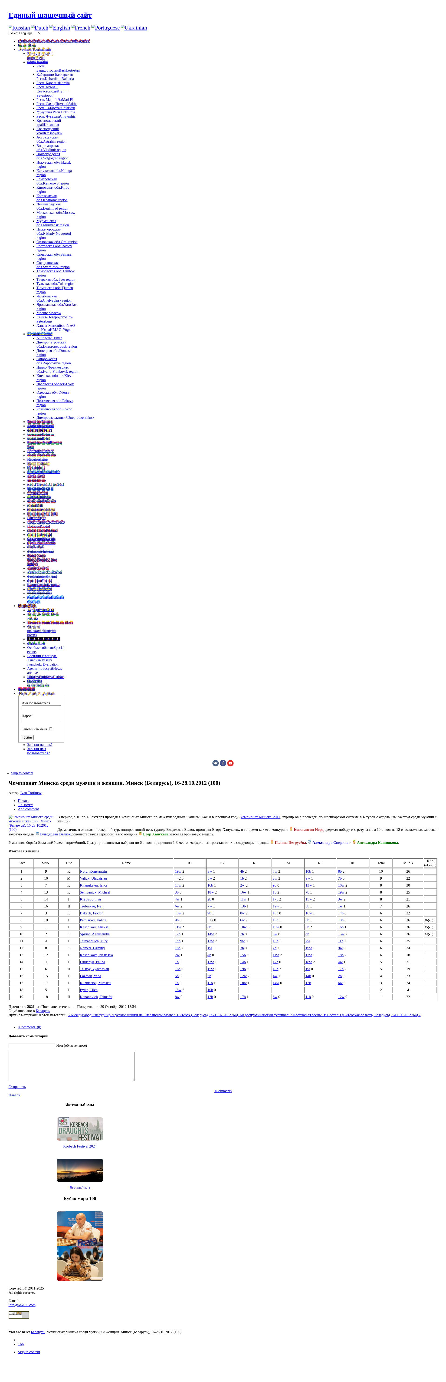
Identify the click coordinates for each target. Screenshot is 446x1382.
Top (21, 1344)
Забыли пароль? (39, 745)
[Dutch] (39, 27)
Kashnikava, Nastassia (96, 955)
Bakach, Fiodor (91, 913)
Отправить (17, 1087)
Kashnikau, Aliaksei (94, 927)
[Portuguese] (105, 27)
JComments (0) (29, 1027)
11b (340, 941)
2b (209, 899)
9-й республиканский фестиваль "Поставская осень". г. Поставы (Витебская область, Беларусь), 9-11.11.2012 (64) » (330, 1015)
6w (177, 906)
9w (307, 878)
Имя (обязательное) (71, 1045)
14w (210, 934)
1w (340, 906)
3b (177, 892)
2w (242, 885)
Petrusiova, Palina (93, 920)
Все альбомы (80, 1188)
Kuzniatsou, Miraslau (95, 983)
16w (243, 892)
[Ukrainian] (134, 27)
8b (340, 871)
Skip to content (22, 773)
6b (307, 927)
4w (177, 899)
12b (177, 934)
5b (177, 976)
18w (210, 892)
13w (308, 885)
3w (209, 871)
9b (274, 885)
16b (210, 885)
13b (243, 906)
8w (242, 913)
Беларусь (43, 1011)
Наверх (14, 1095)
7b (340, 878)
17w (178, 885)
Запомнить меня (34, 729)
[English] (59, 27)
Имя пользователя (36, 703)
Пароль (27, 716)
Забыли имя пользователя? (38, 751)
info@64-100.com (22, 1305)
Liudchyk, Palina (92, 962)
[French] (80, 27)
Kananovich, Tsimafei (96, 997)
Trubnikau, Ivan (91, 906)
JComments (223, 1091)
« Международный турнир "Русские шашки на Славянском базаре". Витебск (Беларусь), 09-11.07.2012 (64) (153, 1015)
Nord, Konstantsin (93, 871)
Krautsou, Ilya (90, 899)
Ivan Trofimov (31, 793)
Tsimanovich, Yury (94, 941)
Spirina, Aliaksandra (95, 934)
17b (275, 899)
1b (242, 878)
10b (308, 871)
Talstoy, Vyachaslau (94, 969)
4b (242, 871)
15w (308, 899)
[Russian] (19, 27)
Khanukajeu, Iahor (93, 885)
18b (177, 948)
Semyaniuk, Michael (95, 892)
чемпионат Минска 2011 (260, 817)
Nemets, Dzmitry (92, 948)
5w (209, 878)
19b (243, 969)
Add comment (28, 809)
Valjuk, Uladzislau (93, 878)
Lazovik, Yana (90, 976)
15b (275, 941)
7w (275, 871)
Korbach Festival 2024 (80, 1146)
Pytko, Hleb (89, 990)
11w (243, 899)
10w (341, 885)
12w (210, 941)
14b (341, 913)
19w (178, 871)
